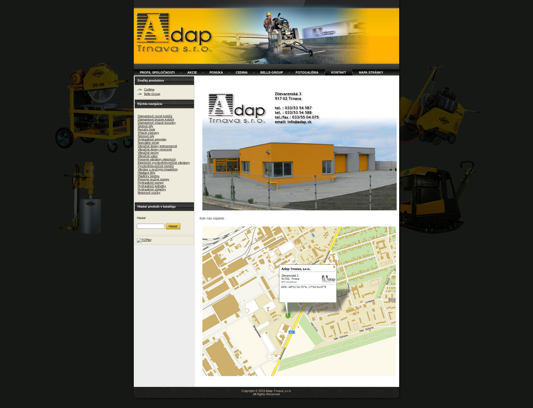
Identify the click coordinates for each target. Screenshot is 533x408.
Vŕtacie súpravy (148, 132)
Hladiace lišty (146, 172)
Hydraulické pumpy (151, 182)
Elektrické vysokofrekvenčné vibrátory (164, 162)
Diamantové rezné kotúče (155, 116)
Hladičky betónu (148, 176)
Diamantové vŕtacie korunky (157, 122)
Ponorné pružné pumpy (153, 179)
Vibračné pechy (148, 152)
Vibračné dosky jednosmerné (157, 146)
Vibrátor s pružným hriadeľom (158, 169)
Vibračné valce (148, 156)
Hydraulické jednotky (152, 186)
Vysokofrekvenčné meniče (156, 166)
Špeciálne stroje (148, 142)
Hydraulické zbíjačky (152, 189)
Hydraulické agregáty (152, 139)
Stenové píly (146, 136)
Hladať (141, 218)
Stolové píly (145, 126)
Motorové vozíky (149, 192)
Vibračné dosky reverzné (155, 149)
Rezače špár (146, 129)
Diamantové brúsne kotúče (156, 119)
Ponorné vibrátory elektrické (157, 159)
